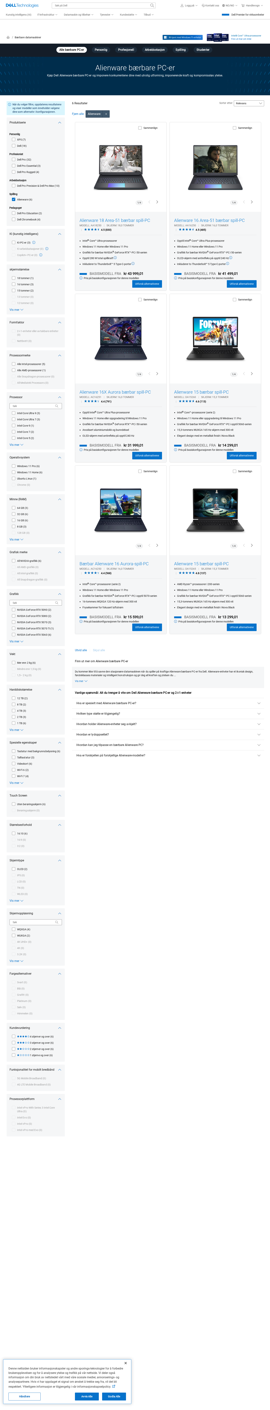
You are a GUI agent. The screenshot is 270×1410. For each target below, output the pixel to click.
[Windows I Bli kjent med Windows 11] (183, 37)
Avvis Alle (86, 1396)
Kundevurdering (20, 1028)
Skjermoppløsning (21, 913)
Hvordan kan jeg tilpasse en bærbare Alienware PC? (110, 745)
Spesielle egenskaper (23, 742)
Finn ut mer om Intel (241, 39)
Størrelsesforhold (21, 825)
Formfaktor (17, 322)
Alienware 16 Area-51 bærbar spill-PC (209, 220)
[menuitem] (47, 15)
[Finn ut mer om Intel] (218, 36)
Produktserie (18, 122)
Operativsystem (20, 457)
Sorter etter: (226, 103)
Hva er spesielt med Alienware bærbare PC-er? (106, 703)
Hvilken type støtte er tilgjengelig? (98, 713)
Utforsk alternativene (147, 283)
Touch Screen (18, 795)
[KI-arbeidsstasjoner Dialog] (46, 248)
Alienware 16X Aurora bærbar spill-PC (115, 392)
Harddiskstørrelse (21, 689)
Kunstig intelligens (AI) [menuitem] (18, 14)
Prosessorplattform (22, 1099)
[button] (189, 5)
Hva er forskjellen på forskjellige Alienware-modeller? (110, 755)
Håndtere (24, 1396)
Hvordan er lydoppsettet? (92, 734)
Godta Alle (114, 1396)
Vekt (12, 654)
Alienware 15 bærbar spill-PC (201, 392)
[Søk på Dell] (152, 5)
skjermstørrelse (19, 269)
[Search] (57, 406)
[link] (210, 5)
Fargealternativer (20, 973)
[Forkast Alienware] (106, 114)
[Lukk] (126, 1363)
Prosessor (16, 397)
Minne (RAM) (18, 499)
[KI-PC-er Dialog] (33, 242)
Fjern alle (78, 114)
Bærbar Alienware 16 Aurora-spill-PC (114, 563)
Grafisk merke (18, 552)
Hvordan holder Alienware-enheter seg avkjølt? (106, 724)
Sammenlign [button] (150, 127)
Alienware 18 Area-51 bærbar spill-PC (115, 220)
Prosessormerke (20, 355)
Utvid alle (81, 650)
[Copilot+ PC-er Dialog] (40, 254)
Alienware (94, 114)
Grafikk (14, 594)
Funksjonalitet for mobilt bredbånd (32, 1069)
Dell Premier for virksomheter (247, 14)
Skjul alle (99, 650)
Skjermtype (17, 860)
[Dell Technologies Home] (22, 5)
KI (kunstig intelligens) (24, 234)
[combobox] (104, 5)
